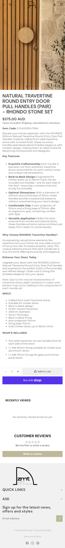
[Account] (54, 4)
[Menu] (3, 4)
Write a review (32, 453)
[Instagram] (32, 543)
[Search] (10, 4)
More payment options (32, 387)
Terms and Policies (32, 536)
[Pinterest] (38, 543)
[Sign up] (59, 518)
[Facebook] (27, 543)
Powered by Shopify (42, 530)
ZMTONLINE (26, 530)
